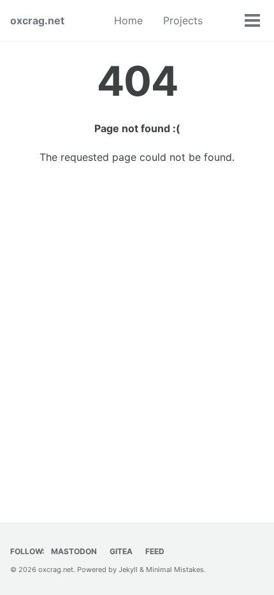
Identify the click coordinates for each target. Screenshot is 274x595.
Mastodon (74, 551)
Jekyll (128, 569)
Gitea (121, 551)
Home (128, 20)
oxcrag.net (37, 20)
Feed (154, 551)
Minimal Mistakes (175, 569)
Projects (183, 20)
